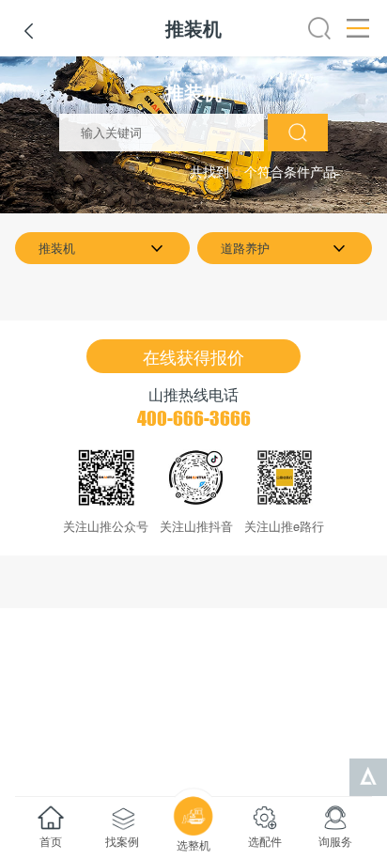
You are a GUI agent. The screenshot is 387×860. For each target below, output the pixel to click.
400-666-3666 (194, 418)
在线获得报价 (193, 356)
